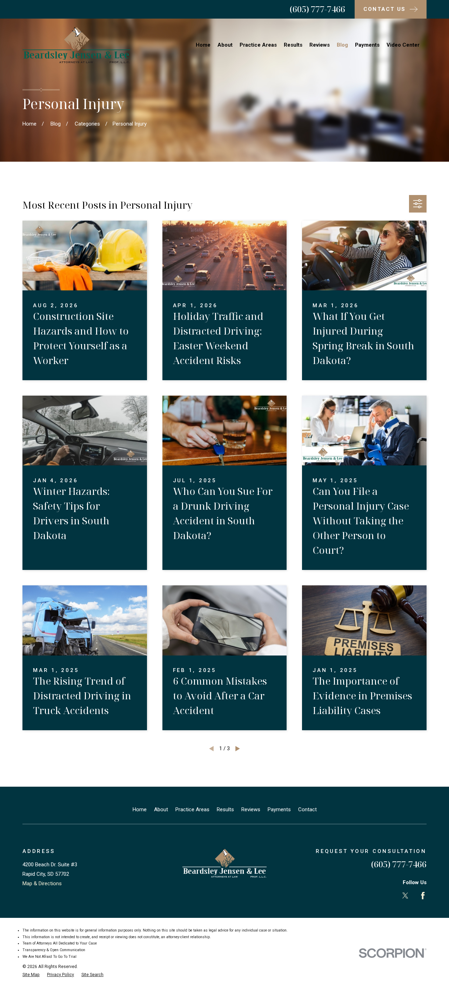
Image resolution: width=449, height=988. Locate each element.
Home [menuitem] (203, 45)
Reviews (250, 809)
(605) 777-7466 (317, 9)
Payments (279, 809)
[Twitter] (405, 895)
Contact (307, 809)
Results (225, 809)
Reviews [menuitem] (319, 45)
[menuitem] (31, 975)
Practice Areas (192, 809)
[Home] (76, 45)
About (161, 809)
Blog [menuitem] (342, 45)
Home (140, 809)
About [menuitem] (225, 45)
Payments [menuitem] (367, 45)
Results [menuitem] (293, 45)
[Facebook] (423, 895)
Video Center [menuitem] (403, 45)
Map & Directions (42, 883)
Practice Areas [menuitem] (258, 45)
